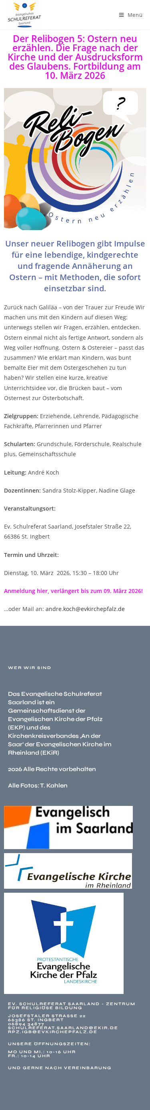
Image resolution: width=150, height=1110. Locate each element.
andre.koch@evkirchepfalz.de (85, 609)
